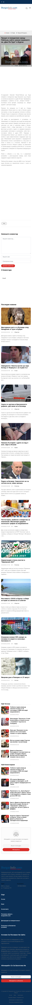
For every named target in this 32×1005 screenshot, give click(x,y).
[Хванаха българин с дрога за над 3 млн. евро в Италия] (16, 431)
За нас (3, 899)
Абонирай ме (16, 849)
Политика (17, 486)
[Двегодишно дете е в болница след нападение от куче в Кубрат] (16, 316)
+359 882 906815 (21, 886)
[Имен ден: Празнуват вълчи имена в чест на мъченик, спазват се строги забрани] (5, 733)
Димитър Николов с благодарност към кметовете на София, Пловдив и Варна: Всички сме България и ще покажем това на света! (20, 754)
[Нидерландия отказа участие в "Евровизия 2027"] (16, 549)
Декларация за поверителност (10, 920)
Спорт (16, 370)
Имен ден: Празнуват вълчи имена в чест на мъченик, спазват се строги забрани (19, 731)
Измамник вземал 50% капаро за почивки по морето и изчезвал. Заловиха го (13, 639)
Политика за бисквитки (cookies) (16, 1002)
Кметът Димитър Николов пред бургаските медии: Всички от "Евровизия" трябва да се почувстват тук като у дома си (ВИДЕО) (20, 806)
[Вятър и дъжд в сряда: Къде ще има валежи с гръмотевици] (5, 743)
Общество (17, 332)
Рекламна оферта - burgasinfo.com (16, 997)
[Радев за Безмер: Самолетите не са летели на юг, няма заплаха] (16, 470)
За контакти (4, 909)
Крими (16, 447)
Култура (16, 680)
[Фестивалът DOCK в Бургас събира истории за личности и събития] (16, 587)
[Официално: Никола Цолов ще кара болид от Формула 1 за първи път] (16, 354)
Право (16, 65)
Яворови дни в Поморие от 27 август (15, 677)
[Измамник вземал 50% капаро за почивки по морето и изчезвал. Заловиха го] (16, 626)
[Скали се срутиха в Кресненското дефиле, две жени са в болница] (16, 393)
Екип (2, 904)
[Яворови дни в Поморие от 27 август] (16, 666)
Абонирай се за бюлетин (16, 980)
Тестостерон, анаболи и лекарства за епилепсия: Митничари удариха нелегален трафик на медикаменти (15, 521)
